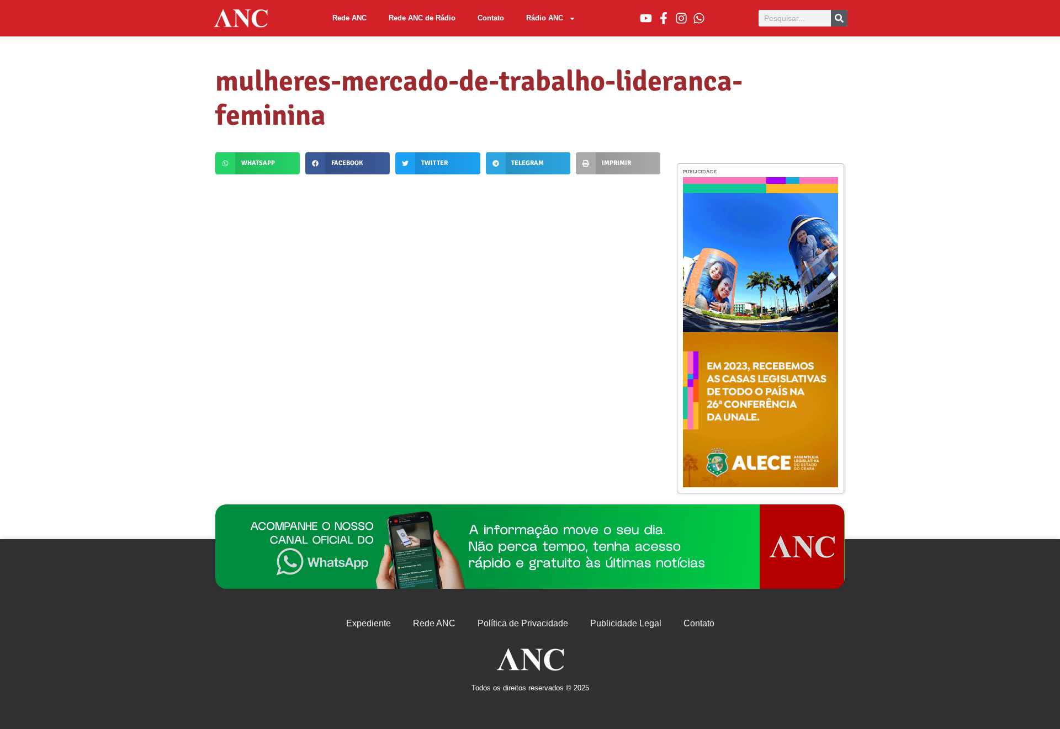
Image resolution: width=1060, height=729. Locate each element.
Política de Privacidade (523, 623)
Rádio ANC (544, 18)
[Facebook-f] (664, 18)
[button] (257, 163)
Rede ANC (349, 18)
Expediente (368, 623)
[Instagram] (681, 18)
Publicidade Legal (625, 623)
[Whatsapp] (699, 18)
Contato (491, 18)
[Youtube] (646, 18)
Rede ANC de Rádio (422, 18)
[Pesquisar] (839, 18)
